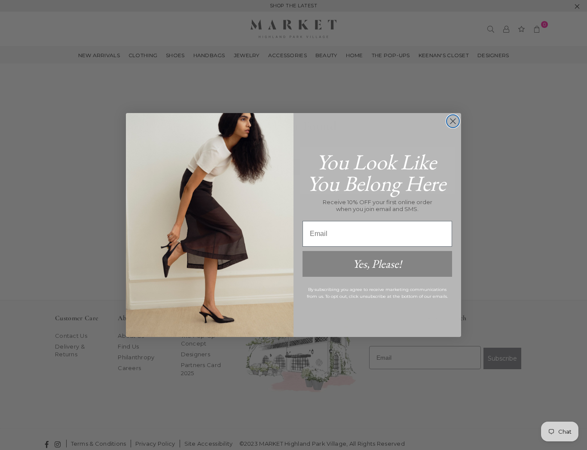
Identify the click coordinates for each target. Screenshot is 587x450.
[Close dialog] (452, 121)
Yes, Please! (377, 263)
